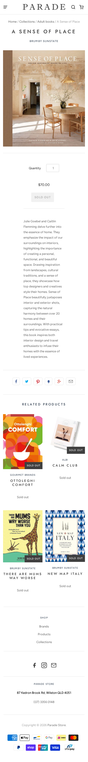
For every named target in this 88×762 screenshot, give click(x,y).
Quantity (35, 168)
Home (12, 21)
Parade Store (56, 725)
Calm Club (65, 465)
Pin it (38, 381)
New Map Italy (65, 573)
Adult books (45, 21)
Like (16, 381)
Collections (27, 21)
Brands (44, 626)
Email (71, 381)
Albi (65, 459)
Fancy (48, 381)
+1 (59, 381)
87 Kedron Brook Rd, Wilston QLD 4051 (44, 693)
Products (44, 634)
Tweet (26, 381)
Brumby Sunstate (44, 41)
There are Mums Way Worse (23, 576)
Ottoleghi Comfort (22, 482)
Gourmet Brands (22, 474)
